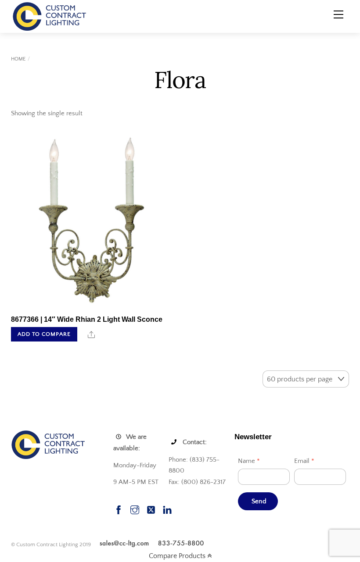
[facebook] (118, 508)
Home (18, 59)
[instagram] (135, 508)
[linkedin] (167, 508)
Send (259, 501)
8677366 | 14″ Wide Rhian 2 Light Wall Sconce (86, 319)
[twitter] (151, 508)
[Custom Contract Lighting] (49, 15)
